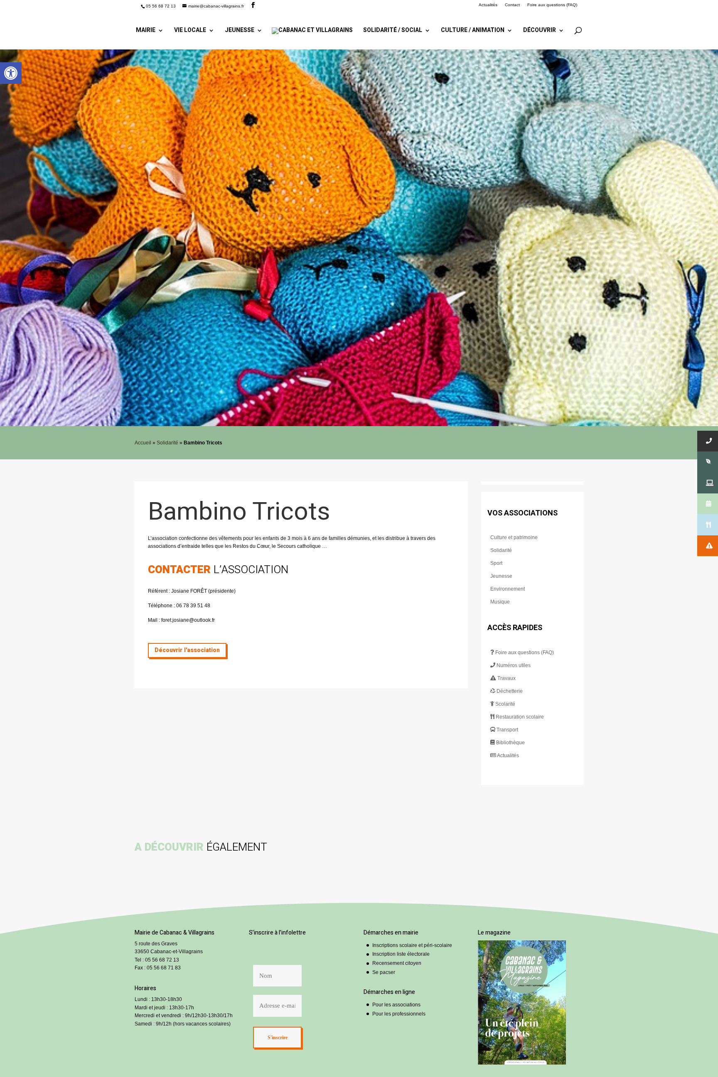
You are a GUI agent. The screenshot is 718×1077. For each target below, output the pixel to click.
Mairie (145, 30)
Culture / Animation (472, 30)
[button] (11, 73)
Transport (506, 730)
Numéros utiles (513, 665)
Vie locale (190, 30)
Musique (500, 602)
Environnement (507, 589)
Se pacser (383, 972)
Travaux (506, 678)
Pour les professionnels (398, 1014)
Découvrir (539, 30)
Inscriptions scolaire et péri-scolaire (412, 945)
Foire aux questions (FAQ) (552, 5)
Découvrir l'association (187, 650)
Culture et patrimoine (514, 537)
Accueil (143, 443)
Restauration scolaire (519, 717)
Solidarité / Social (392, 30)
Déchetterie (509, 691)
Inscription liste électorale (401, 954)
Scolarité (504, 704)
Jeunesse (239, 30)
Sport (496, 563)
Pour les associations (396, 1005)
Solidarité (167, 443)
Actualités (488, 5)
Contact (512, 5)
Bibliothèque (510, 743)
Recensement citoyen (396, 963)
